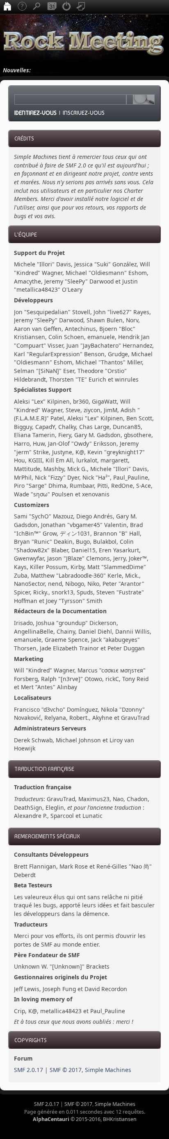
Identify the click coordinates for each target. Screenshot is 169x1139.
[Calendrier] (51, 7)
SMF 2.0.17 (28, 1070)
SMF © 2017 (66, 1070)
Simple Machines (108, 1070)
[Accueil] (7, 7)
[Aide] (22, 7)
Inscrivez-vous (84, 112)
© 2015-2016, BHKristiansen (85, 1119)
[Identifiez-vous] (66, 7)
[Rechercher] (37, 7)
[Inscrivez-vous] (81, 7)
